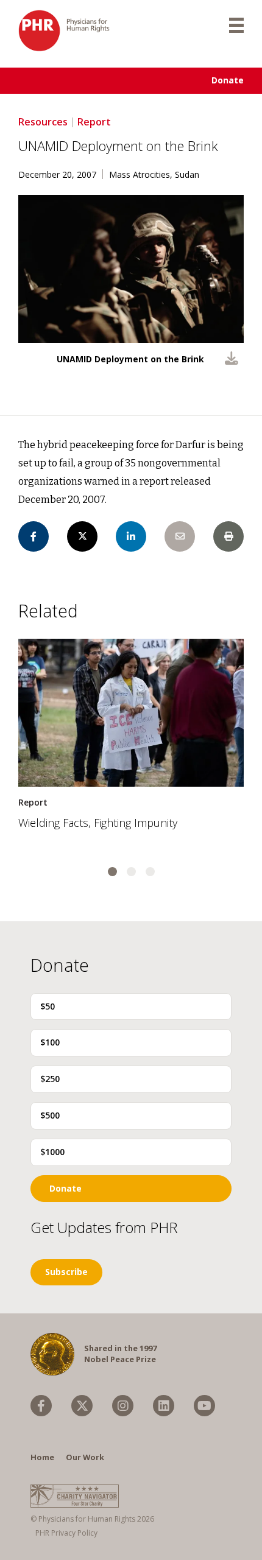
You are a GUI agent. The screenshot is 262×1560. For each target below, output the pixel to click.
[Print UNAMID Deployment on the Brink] (228, 536)
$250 (50, 1078)
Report (94, 121)
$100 (50, 1042)
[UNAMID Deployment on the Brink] (231, 360)
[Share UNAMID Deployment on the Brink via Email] (180, 536)
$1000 (52, 1152)
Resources (43, 121)
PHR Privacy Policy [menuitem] (66, 1533)
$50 (47, 1006)
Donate (227, 80)
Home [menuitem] (42, 1457)
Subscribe (66, 1271)
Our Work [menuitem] (85, 1457)
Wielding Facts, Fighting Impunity (97, 822)
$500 (50, 1115)
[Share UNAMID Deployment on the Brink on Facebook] (33, 536)
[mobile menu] (236, 24)
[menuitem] (41, 1405)
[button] (112, 871)
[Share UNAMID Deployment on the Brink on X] (82, 536)
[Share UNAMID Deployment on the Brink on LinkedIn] (131, 536)
